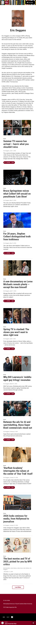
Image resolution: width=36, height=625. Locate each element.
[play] (3, 623)
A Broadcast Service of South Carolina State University (17, 603)
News (4, 138)
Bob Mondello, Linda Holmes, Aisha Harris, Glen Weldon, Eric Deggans (17, 568)
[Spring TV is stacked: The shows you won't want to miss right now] (17, 315)
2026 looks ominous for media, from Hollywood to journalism (16, 518)
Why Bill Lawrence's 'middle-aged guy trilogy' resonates (17, 378)
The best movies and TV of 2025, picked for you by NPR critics (17, 561)
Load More (18, 587)
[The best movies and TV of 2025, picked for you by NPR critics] (17, 545)
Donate (30, 2)
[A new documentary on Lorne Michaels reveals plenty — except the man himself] (17, 268)
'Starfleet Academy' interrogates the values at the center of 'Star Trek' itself (17, 470)
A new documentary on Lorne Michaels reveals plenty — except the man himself (17, 284)
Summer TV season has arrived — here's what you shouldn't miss (16, 144)
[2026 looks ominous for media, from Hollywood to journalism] (17, 502)
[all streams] (34, 623)
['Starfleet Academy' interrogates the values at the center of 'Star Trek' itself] (17, 454)
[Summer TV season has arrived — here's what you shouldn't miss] (17, 127)
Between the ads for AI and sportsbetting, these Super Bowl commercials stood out (17, 424)
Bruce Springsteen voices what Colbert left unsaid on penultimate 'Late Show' (17, 193)
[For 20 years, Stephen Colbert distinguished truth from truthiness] (17, 220)
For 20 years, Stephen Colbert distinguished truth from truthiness (17, 236)
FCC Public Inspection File (10, 607)
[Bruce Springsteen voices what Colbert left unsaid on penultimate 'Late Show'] (17, 177)
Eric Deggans (6, 150)
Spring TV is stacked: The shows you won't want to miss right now (16, 332)
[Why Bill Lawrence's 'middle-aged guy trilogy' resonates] (17, 363)
